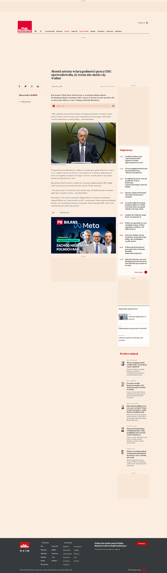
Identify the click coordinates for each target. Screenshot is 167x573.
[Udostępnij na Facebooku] (19, 86)
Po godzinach (100, 31)
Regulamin (43, 557)
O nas (53, 557)
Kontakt (43, 560)
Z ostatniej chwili (49, 31)
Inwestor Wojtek (84, 31)
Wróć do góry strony (134, 570)
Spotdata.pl (66, 546)
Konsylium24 (66, 557)
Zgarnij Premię (66, 550)
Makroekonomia (64, 212)
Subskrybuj (141, 543)
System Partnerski (67, 553)
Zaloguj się (141, 23)
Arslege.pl (76, 550)
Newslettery (118, 31)
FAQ (42, 546)
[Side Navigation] (35, 31)
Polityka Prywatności (53, 570)
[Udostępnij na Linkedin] (37, 86)
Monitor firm (66, 564)
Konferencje (109, 31)
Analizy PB (74, 31)
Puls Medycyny (78, 546)
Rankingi (93, 31)
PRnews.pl (76, 553)
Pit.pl (75, 557)
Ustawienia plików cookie (65, 570)
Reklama (54, 550)
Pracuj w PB (55, 546)
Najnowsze (126, 150)
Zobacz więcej (138, 272)
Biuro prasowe (44, 564)
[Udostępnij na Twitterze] (25, 86)
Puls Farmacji (66, 560)
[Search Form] (41, 31)
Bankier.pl (76, 560)
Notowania (59, 31)
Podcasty (66, 31)
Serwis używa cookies (41, 570)
